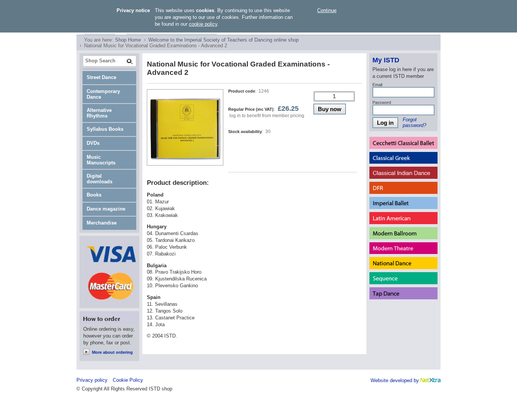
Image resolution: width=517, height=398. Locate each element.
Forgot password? (414, 122)
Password (381, 102)
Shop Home (128, 40)
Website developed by (395, 380)
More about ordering (112, 352)
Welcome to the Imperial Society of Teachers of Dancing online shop (223, 40)
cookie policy (203, 24)
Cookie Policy (128, 380)
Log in (385, 122)
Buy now (329, 109)
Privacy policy (91, 380)
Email (377, 84)
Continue (326, 10)
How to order (109, 317)
